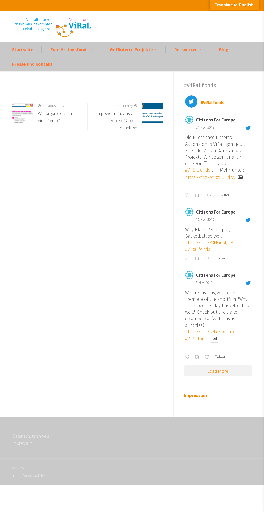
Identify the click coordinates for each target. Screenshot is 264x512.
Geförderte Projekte (131, 50)
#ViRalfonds (197, 339)
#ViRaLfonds (197, 170)
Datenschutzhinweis (30, 436)
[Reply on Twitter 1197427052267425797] (188, 196)
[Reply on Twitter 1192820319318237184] (188, 357)
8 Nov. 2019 (204, 282)
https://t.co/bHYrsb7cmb (209, 332)
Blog (223, 50)
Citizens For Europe (216, 120)
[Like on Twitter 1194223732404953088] (208, 259)
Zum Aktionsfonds (69, 50)
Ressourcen (186, 50)
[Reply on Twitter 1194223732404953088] (188, 259)
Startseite (23, 50)
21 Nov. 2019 (205, 127)
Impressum (195, 395)
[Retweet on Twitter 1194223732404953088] (198, 259)
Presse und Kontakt (32, 64)
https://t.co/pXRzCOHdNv (210, 177)
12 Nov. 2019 (205, 219)
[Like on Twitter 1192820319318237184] (208, 357)
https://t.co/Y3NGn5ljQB (209, 242)
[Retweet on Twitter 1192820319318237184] (198, 357)
